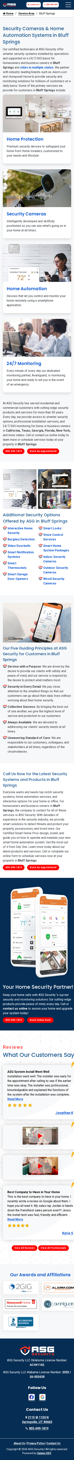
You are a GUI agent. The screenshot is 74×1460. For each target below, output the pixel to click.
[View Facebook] (31, 1397)
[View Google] (42, 1397)
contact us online (15, 1008)
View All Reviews (24, 1248)
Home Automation (27, 289)
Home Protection (25, 139)
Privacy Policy (36, 1443)
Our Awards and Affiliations (40, 1275)
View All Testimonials (53, 1248)
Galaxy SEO (44, 1453)
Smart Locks (52, 528)
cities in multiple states (37, 67)
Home (9, 13)
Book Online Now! (40, 1020)
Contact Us (34, 5)
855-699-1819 (51, 5)
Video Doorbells (19, 546)
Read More (15, 1099)
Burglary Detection (21, 539)
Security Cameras (26, 214)
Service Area (26, 13)
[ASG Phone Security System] (40, 1135)
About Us (19, 1443)
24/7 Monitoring (24, 364)
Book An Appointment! (43, 451)
